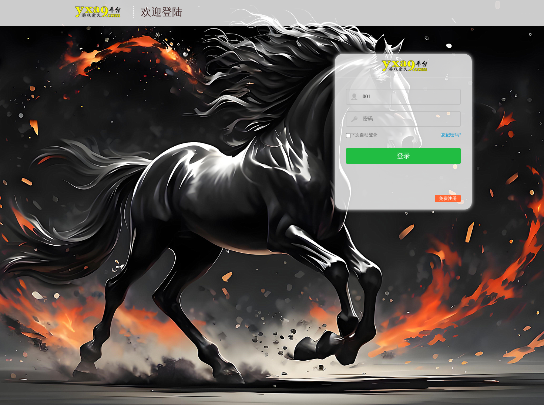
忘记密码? (451, 135)
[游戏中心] (403, 66)
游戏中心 (97, 16)
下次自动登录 (364, 134)
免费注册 (448, 198)
